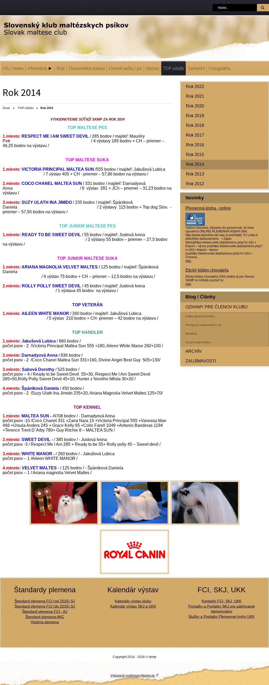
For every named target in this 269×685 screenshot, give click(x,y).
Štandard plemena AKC (44, 617)
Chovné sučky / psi (125, 68)
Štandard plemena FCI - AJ (44, 611)
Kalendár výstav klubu (133, 601)
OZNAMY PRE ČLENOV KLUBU (216, 307)
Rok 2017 (195, 135)
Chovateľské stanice (87, 68)
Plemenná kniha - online (208, 208)
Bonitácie (191, 333)
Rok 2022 (195, 86)
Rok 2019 (195, 115)
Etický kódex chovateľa (207, 270)
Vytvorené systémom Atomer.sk (132, 675)
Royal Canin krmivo (197, 342)
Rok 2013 (195, 174)
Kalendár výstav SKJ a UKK (133, 606)
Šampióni (196, 68)
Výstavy (152, 68)
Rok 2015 (195, 154)
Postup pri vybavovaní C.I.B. (203, 324)
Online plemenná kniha (199, 316)
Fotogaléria (219, 68)
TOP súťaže (173, 68)
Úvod (6, 108)
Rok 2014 (195, 164)
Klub (60, 68)
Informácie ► (40, 68)
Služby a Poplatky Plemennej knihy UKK (221, 616)
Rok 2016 (195, 145)
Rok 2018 (195, 125)
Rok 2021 (195, 96)
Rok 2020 (195, 106)
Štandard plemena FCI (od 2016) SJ (44, 601)
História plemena (45, 622)
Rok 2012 (195, 183)
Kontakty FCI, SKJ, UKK (221, 601)
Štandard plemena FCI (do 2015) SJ (44, 606)
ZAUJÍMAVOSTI (200, 361)
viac (188, 261)
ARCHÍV (193, 351)
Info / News (12, 68)
